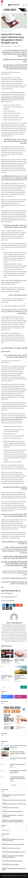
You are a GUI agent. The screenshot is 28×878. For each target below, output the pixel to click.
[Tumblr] (14, 605)
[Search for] (26, 5)
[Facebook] (3, 605)
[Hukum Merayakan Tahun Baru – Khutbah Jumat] (7, 670)
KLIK (16, 597)
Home (3, 30)
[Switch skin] (23, 5)
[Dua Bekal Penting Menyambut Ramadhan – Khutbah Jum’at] (21, 670)
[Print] (10, 608)
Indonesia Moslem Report (17, 92)
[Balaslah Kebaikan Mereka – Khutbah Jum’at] (21, 654)
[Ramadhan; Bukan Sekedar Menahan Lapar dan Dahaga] (5, 753)
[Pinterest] (17, 605)
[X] (7, 605)
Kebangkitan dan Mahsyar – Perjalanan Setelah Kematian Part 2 (17, 778)
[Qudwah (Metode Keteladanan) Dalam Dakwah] (5, 772)
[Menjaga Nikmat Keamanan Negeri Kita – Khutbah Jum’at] (7, 654)
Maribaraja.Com (23, 875)
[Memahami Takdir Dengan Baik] (5, 760)
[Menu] (2, 5)
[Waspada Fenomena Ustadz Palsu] (5, 766)
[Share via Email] (7, 608)
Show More (14, 785)
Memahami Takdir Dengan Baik (18, 758)
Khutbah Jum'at (9, 30)
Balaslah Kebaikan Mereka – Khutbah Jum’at (19, 660)
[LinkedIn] (10, 605)
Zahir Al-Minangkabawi (7, 46)
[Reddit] (21, 605)
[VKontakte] (3, 608)
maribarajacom (11, 600)
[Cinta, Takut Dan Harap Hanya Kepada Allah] (5, 747)
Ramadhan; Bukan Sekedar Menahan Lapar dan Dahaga (17, 752)
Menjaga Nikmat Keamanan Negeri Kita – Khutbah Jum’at (7, 660)
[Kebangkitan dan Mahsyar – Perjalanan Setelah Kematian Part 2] (5, 779)
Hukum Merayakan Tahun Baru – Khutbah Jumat (7, 677)
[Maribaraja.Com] (14, 5)
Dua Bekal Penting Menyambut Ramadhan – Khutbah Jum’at (20, 677)
